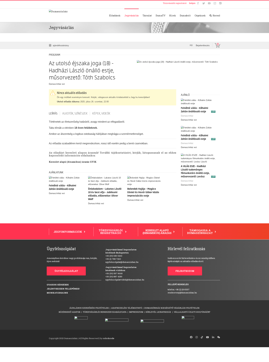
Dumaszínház (187, 116)
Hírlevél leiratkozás (159, 312)
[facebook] (191, 337)
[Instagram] (215, 3)
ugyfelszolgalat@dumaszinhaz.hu (121, 262)
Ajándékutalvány (61, 45)
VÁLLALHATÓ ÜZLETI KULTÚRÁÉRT (192, 312)
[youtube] (207, 337)
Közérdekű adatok (69, 312)
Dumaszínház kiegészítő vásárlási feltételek (172, 307)
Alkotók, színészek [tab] (74, 113)
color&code (108, 338)
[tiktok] (202, 337)
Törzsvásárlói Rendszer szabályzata (105, 312)
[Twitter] (203, 3)
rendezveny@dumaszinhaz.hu (182, 292)
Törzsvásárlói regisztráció (174, 3)
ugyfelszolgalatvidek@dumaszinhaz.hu (124, 279)
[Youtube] (209, 3)
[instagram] (197, 337)
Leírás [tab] (53, 113)
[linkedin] (213, 337)
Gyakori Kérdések (58, 284)
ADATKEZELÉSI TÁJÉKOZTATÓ (126, 307)
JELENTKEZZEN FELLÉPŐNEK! (63, 288)
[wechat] (218, 337)
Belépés (192, 3)
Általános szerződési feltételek (89, 307)
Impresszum (136, 312)
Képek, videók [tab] (101, 113)
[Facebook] (198, 3)
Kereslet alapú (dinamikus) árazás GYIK (73, 161)
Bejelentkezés (203, 45)
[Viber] (220, 3)
